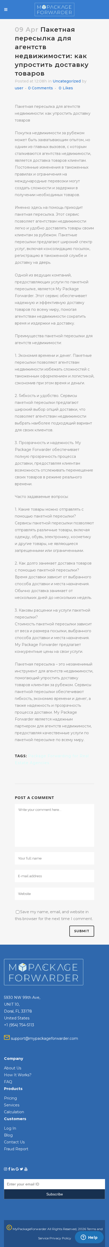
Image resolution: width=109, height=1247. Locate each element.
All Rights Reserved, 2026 (66, 1229)
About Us (12, 1068)
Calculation (14, 1112)
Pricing (10, 1098)
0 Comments (40, 88)
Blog (8, 1135)
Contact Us (14, 1142)
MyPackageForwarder (29, 1229)
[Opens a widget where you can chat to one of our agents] (89, 1237)
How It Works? (17, 1075)
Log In (10, 1128)
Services (11, 1105)
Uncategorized (67, 81)
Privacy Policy (60, 1238)
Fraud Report (16, 1149)
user (19, 88)
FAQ (8, 1081)
